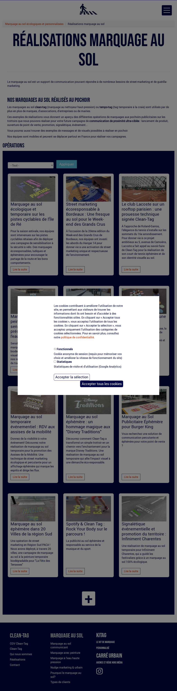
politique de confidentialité (77, 337)
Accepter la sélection (71, 377)
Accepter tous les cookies (102, 383)
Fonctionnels (65, 349)
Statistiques (64, 362)
